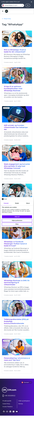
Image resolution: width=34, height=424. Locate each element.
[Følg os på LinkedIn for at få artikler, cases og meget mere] (10, 411)
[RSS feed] (13, 411)
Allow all (17, 216)
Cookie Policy (6, 404)
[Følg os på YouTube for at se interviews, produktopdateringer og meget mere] (16, 411)
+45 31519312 (9, 396)
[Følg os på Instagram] (7, 411)
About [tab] (28, 203)
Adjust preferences (17, 220)
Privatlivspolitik (7, 401)
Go (28, 5)
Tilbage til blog (7, 18)
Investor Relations (8, 406)
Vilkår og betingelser (24, 401)
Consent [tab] (6, 203)
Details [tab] (17, 203)
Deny (17, 224)
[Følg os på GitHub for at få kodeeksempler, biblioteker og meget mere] (3, 411)
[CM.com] (6, 11)
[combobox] (13, 5)
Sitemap (20, 404)
